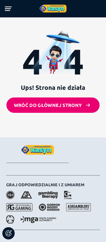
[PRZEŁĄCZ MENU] (8, 9)
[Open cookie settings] (8, 233)
